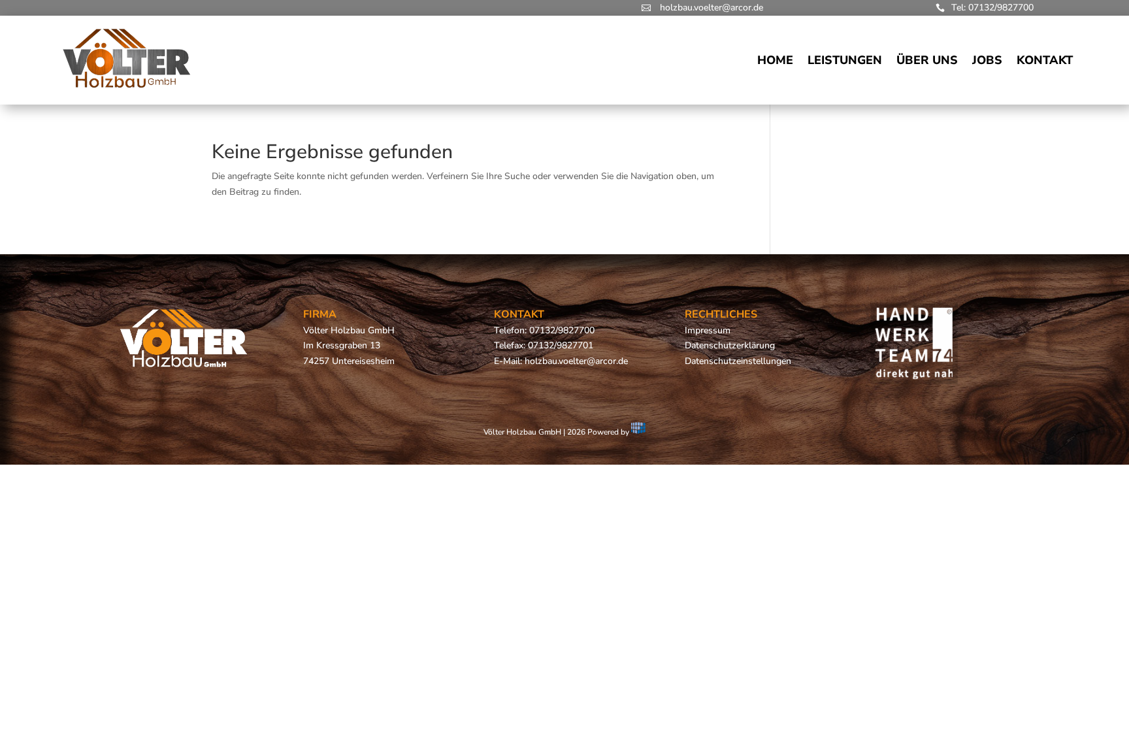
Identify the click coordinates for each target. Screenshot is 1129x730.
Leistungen (845, 60)
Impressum (707, 330)
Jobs (987, 60)
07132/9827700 (562, 330)
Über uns (927, 60)
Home (775, 60)
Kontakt (1045, 60)
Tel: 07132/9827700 (992, 7)
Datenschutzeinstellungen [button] (738, 361)
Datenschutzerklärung (730, 345)
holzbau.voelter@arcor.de (711, 7)
